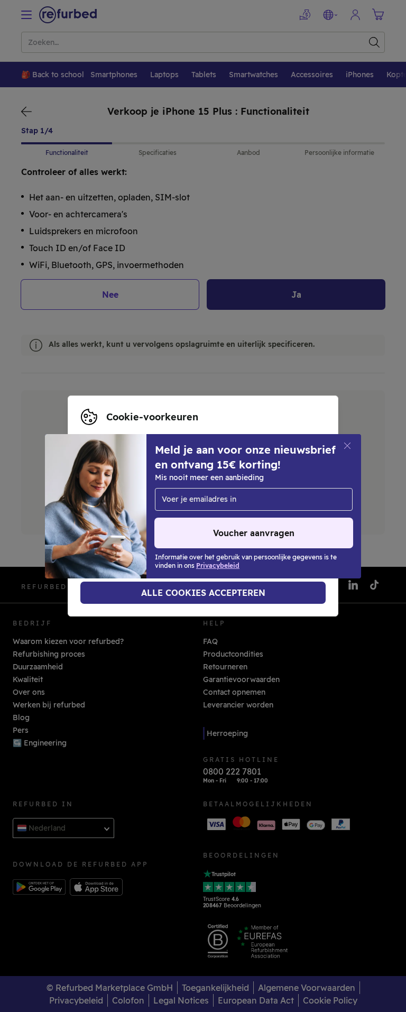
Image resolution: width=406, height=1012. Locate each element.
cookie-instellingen (225, 495)
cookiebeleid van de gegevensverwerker (168, 517)
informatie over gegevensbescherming (222, 506)
